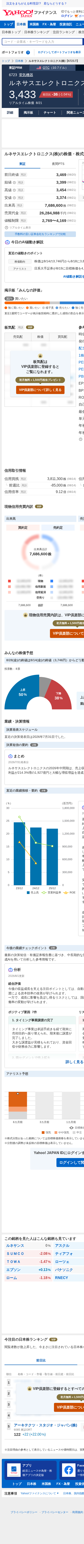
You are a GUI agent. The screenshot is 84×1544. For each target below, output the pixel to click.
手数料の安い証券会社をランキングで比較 (40, 234)
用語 (23, 174)
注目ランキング (64, 32)
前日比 (41, 1360)
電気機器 (26, 75)
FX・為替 (49, 24)
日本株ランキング (36, 32)
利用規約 (77, 1512)
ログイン (67, 15)
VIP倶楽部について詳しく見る (40, 390)
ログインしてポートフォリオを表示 (59, 52)
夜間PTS (58, 164)
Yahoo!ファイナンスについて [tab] (38, 1493)
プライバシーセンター (54, 1512)
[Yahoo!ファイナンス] (30, 11)
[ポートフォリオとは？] (28, 52)
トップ (8, 24)
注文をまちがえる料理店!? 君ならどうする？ (36, 3)
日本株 (21, 24)
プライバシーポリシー (24, 1512)
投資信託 (66, 24)
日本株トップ (11, 32)
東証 (22, 164)
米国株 (34, 24)
